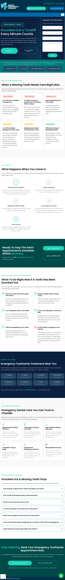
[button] (12, 25)
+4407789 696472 (30, 390)
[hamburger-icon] (62, 14)
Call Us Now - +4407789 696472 (44, 64)
